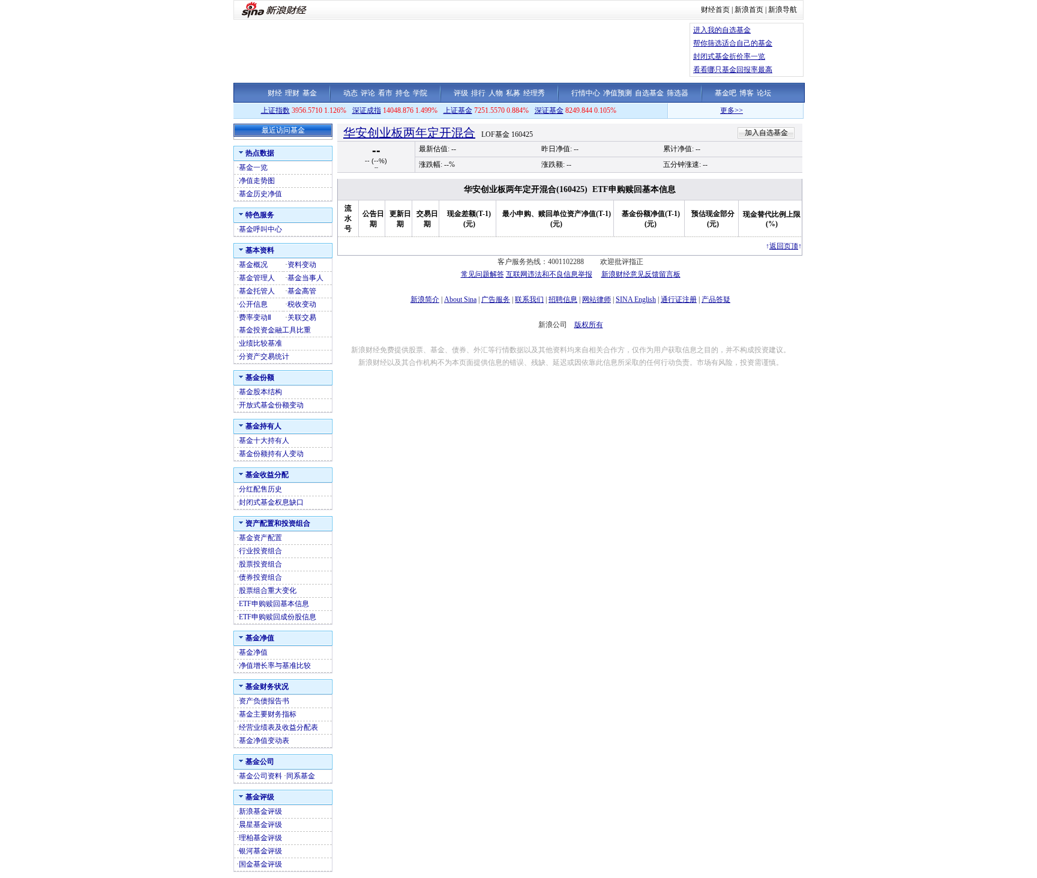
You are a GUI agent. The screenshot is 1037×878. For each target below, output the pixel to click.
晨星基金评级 (260, 824)
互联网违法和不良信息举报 (549, 274)
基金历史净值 (260, 194)
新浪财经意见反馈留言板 (641, 274)
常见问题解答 (482, 274)
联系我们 (529, 299)
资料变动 (301, 264)
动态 (350, 93)
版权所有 (588, 324)
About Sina (460, 299)
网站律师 (596, 299)
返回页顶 (783, 246)
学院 (420, 93)
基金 (309, 93)
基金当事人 (305, 278)
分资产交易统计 (264, 356)
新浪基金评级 (260, 811)
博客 (746, 93)
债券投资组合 (260, 577)
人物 (495, 93)
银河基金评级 (260, 851)
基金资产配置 (260, 538)
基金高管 (301, 291)
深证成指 (366, 110)
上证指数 (275, 110)
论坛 (764, 93)
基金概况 (253, 264)
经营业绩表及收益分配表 (278, 727)
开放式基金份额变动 (271, 405)
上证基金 (457, 110)
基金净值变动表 (264, 740)
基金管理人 (257, 278)
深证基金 (549, 110)
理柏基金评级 (260, 838)
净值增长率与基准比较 (275, 665)
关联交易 (301, 317)
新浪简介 (424, 299)
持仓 (402, 93)
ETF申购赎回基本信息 (274, 604)
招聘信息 (563, 299)
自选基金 (649, 93)
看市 (385, 93)
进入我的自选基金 (722, 30)
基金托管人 (257, 291)
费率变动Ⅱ (255, 317)
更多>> (719, 110)
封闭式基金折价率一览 (729, 56)
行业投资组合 (260, 551)
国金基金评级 (260, 864)
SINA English (636, 299)
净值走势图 (257, 180)
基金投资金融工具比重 (275, 330)
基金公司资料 (260, 776)
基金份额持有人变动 (271, 454)
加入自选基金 (766, 132)
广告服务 (495, 299)
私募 (513, 93)
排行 (478, 93)
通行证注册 (679, 299)
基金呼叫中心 (260, 229)
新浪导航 (782, 9)
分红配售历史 (260, 489)
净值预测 (617, 93)
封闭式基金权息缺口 (271, 502)
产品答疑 (716, 299)
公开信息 (253, 304)
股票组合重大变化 (267, 590)
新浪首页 (749, 9)
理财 (292, 93)
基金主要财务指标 (267, 714)
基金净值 (253, 652)
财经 (275, 93)
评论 (368, 93)
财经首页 (715, 9)
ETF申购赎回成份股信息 (277, 617)
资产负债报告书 (264, 701)
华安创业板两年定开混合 (409, 132)
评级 (461, 93)
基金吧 (725, 93)
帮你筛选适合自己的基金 (732, 43)
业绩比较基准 (260, 343)
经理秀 (534, 93)
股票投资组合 (260, 564)
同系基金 (300, 776)
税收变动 (301, 304)
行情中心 (585, 93)
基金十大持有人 (264, 440)
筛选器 (677, 93)
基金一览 (253, 167)
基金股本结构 (260, 392)
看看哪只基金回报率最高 (732, 69)
